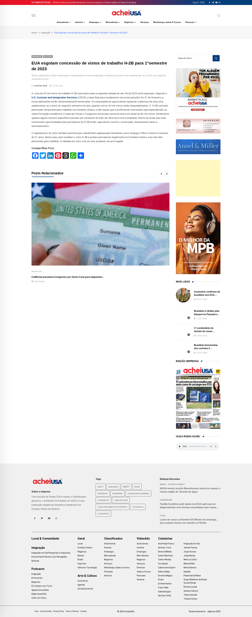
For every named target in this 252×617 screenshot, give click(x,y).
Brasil (163, 484)
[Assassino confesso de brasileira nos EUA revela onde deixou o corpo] (183, 295)
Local (163, 516)
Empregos (94, 22)
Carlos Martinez (165, 555)
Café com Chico (39, 598)
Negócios (129, 22)
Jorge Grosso (190, 551)
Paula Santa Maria (192, 575)
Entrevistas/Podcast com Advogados (49, 557)
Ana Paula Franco (166, 543)
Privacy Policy (58, 611)
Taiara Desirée (190, 595)
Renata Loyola (190, 587)
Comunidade (166, 500)
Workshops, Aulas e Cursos (167, 22)
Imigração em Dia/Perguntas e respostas (51, 553)
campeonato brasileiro (138, 493)
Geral (81, 538)
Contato (83, 611)
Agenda (81, 585)
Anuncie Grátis (46, 611)
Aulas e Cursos (144, 571)
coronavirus (138, 507)
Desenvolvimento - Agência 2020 (204, 611)
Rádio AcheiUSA (39, 594)
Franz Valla (163, 587)
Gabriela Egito (164, 591)
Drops (161, 579)
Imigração (45, 33)
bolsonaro (113, 486)
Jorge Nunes (189, 555)
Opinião (187, 571)
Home (34, 33)
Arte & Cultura (87, 575)
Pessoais (189, 22)
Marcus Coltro (190, 559)
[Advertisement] (198, 178)
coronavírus (103, 513)
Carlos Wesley (164, 559)
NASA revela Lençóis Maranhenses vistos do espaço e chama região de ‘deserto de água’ (94, 2)
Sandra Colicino (191, 591)
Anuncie (108, 575)
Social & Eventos (85, 589)
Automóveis (63, 22)
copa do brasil (121, 500)
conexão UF (103, 500)
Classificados (113, 538)
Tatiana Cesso (190, 599)
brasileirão (118, 493)
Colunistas (165, 538)
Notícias (35, 561)
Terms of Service (72, 611)
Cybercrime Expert (166, 567)
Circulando (163, 563)
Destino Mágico (165, 575)
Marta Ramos (190, 567)
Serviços (144, 22)
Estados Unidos (176, 484)
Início (36, 611)
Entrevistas (37, 578)
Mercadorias (112, 22)
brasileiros (103, 493)
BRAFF (126, 486)
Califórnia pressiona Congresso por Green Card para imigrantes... (68, 277)
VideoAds (143, 538)
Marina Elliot (189, 563)
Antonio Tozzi (164, 547)
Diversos (141, 567)
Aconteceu (83, 581)
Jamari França (190, 547)
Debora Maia (40, 86)
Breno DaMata (165, 551)
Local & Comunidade (45, 538)
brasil (137, 486)
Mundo (81, 555)
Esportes (82, 563)
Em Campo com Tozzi (42, 586)
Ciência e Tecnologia (87, 567)
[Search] (219, 15)
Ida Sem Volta (164, 595)
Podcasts (38, 569)
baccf (100, 486)
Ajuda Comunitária (40, 590)
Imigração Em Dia (192, 543)
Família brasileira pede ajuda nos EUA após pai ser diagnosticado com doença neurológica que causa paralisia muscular (188, 507)
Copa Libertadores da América (112, 507)
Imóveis (79, 22)
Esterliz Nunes (165, 583)
